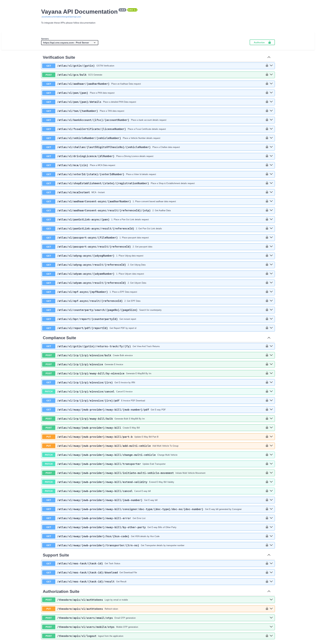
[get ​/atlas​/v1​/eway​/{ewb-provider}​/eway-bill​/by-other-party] (271, 527)
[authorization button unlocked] (266, 66)
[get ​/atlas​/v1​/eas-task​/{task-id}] (271, 563)
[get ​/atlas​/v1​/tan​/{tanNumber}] (271, 111)
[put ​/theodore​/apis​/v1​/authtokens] (271, 609)
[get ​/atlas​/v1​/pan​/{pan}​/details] (271, 102)
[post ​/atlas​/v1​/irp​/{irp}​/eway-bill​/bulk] (271, 418)
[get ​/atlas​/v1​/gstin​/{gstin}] (271, 65)
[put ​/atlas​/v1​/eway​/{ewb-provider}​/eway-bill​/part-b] (271, 437)
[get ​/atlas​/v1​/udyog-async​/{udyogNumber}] (271, 255)
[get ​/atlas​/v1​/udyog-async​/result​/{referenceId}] (271, 265)
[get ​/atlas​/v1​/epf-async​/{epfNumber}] (271, 292)
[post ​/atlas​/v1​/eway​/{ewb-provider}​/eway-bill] (271, 428)
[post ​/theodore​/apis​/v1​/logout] (271, 636)
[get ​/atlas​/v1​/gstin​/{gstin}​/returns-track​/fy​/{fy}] (271, 346)
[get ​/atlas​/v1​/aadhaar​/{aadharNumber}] (271, 84)
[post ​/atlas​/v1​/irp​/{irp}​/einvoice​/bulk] (271, 355)
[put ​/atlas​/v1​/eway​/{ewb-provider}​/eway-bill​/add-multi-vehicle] (271, 446)
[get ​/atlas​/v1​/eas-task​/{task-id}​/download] (271, 572)
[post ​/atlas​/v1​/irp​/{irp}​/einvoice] (271, 364)
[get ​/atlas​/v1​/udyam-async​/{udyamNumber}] (271, 274)
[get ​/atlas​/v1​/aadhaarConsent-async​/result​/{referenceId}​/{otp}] (271, 210)
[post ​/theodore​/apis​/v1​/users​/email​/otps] (271, 618)
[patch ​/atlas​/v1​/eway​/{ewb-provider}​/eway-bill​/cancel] (271, 491)
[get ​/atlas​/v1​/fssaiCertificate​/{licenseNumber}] (271, 129)
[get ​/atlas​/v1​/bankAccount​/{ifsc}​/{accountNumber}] (271, 120)
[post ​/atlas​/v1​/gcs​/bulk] (271, 75)
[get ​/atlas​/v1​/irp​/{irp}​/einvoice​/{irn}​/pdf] (271, 400)
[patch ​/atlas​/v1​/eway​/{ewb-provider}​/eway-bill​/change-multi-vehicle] (271, 455)
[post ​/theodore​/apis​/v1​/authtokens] (271, 600)
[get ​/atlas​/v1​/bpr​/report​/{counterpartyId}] (271, 319)
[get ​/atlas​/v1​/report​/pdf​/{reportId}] (271, 328)
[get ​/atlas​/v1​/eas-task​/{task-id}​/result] (271, 582)
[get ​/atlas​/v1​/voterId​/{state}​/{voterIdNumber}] (271, 174)
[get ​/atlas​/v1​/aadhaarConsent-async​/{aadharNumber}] (271, 201)
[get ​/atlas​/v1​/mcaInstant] (271, 192)
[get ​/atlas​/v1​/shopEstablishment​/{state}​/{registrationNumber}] (271, 183)
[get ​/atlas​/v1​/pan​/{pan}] (271, 93)
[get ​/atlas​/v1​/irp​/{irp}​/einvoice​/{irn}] (271, 382)
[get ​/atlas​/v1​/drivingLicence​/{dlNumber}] (271, 156)
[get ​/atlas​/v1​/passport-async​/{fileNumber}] (271, 237)
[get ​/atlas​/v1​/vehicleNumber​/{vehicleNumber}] (271, 138)
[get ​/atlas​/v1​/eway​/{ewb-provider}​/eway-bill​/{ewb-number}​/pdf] (271, 409)
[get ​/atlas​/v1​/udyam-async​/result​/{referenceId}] (271, 283)
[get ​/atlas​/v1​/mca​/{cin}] (271, 165)
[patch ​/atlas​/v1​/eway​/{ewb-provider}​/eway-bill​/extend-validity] (271, 482)
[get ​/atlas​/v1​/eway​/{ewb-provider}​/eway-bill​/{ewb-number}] (271, 500)
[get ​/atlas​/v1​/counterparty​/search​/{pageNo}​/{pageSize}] (271, 310)
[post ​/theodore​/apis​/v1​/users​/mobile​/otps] (271, 627)
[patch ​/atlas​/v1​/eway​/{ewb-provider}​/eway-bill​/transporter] (271, 464)
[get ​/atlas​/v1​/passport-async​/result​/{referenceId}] (271, 246)
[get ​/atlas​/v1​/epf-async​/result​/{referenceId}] (271, 301)
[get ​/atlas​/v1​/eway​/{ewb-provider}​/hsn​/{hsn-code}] (271, 536)
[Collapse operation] (269, 57)
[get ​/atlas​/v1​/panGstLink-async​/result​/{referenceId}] (271, 228)
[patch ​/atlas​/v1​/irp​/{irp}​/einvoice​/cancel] (271, 391)
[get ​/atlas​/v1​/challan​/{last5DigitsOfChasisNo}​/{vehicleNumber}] (271, 147)
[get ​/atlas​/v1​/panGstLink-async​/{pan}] (271, 219)
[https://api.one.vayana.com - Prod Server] (69, 43)
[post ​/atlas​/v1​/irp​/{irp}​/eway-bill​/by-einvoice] (271, 373)
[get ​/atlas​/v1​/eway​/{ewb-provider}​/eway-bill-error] (271, 518)
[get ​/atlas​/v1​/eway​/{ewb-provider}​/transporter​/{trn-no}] (271, 545)
